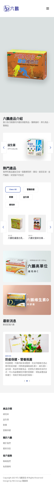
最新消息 (7, 448)
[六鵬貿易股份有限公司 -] (11, 8)
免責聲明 (7, 466)
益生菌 (26, 197)
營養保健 (30, 189)
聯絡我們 (7, 461)
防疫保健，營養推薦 (18, 359)
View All (13, 189)
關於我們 (7, 443)
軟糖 (11, 197)
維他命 (12, 204)
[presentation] (4, 147)
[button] (24, 381)
